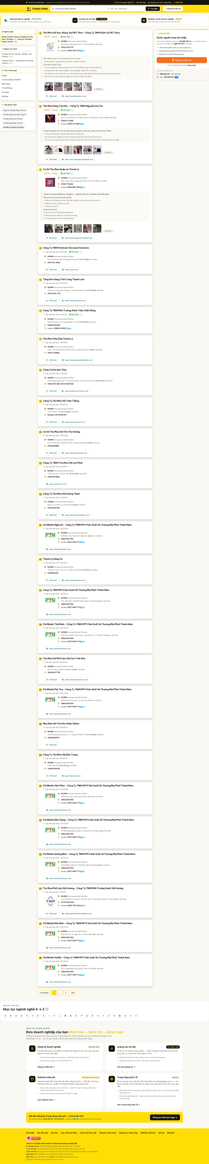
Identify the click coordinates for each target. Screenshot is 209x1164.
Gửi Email (53, 96)
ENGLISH (179, 2)
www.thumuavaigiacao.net (76, 453)
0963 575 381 (54, 384)
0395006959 (54, 769)
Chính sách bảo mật (88, 1133)
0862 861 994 (67, 539)
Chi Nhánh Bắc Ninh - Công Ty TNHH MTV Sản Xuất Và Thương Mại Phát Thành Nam (87, 923)
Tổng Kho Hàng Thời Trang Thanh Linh (63, 279)
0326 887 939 (73, 187)
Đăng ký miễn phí (174, 9)
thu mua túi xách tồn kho (13, 127)
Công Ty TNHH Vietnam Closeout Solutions (66, 247)
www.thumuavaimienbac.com (77, 515)
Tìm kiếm (154, 9)
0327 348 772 (73, 542)
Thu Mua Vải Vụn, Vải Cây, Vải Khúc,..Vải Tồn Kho (17, 55)
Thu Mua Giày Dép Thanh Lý (58, 338)
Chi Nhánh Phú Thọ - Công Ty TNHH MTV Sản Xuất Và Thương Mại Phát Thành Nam (87, 689)
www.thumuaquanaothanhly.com (78, 238)
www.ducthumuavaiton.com (76, 680)
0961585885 (53, 446)
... (60, 992)
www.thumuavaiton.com (75, 422)
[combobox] (82, 8)
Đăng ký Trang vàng (107, 1133)
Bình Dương (6, 84)
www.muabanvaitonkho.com (76, 391)
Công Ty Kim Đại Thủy (55, 369)
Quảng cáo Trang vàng (128, 1133)
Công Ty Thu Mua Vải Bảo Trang (60, 754)
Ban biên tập (42, 1133)
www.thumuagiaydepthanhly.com (78, 360)
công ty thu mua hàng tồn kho (14, 110)
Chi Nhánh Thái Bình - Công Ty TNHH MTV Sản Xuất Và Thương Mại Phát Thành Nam (88, 624)
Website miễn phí (148, 1133)
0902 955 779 (54, 293)
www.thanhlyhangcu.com (75, 580)
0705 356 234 (67, 902)
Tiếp (73, 992)
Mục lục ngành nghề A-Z (125, 2)
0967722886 (54, 353)
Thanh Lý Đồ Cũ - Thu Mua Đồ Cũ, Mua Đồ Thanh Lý (17, 62)
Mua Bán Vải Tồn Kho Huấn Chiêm (61, 723)
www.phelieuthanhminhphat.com (78, 914)
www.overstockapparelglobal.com (79, 159)
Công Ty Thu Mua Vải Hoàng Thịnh (61, 493)
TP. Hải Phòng (7, 88)
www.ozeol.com (71, 270)
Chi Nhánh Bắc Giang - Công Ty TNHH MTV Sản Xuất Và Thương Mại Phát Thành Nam (88, 819)
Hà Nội (4, 76)
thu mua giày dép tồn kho (13, 123)
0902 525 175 (67, 47)
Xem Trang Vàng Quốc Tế (128, 1104)
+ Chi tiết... (99, 89)
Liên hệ (161, 1133)
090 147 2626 (54, 262)
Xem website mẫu (46, 1100)
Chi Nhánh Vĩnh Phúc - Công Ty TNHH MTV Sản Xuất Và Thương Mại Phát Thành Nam (88, 785)
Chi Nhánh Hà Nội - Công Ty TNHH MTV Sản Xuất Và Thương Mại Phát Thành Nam (86, 957)
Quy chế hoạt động (69, 1133)
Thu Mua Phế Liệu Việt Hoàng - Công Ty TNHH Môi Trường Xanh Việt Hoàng (83, 888)
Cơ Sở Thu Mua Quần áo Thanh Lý (61, 169)
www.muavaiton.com (57, 484)
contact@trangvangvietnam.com (66, 1157)
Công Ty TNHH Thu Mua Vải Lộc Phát (62, 462)
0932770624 (67, 184)
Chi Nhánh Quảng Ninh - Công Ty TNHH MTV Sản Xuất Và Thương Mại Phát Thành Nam (89, 854)
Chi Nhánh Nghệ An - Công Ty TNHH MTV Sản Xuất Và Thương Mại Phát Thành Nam (87, 524)
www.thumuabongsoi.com (75, 96)
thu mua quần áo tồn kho (12, 119)
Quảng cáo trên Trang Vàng (160, 2)
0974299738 (54, 508)
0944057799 (54, 672)
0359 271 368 (67, 121)
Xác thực (54, 1133)
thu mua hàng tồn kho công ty (14, 115)
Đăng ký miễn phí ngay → (165, 1117)
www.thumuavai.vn (72, 776)
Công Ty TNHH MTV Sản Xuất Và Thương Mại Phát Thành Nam (76, 590)
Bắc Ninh (5, 96)
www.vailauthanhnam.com (60, 549)
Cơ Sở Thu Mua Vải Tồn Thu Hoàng (61, 431)
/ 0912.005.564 (170, 74)
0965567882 (54, 477)
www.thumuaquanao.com (75, 301)
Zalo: (169, 77)
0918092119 (53, 573)
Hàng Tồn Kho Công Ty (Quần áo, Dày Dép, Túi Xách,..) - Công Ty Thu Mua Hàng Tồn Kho (17, 39)
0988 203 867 (54, 325)
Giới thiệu (142, 2)
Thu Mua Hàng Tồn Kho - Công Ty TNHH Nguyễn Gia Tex (73, 106)
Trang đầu (44, 992)
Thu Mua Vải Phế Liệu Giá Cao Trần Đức (64, 658)
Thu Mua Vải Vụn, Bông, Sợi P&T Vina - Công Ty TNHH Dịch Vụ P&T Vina (81, 32)
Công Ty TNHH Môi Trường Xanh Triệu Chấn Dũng (69, 310)
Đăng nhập (192, 65)
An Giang (5, 92)
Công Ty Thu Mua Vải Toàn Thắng (61, 400)
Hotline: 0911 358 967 (57, 415)
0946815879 (53, 738)
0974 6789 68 (66, 384)
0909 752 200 (73, 905)
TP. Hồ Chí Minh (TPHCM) (11, 80)
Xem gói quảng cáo (126, 1067)
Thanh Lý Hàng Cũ (53, 559)
